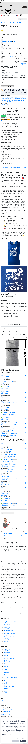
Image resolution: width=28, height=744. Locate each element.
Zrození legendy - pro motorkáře (9, 435)
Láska (5, 671)
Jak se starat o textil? (9, 630)
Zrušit (25, 19)
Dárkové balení (7, 627)
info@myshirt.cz (7, 711)
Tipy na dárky (7, 649)
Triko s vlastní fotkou (6, 451)
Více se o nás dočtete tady (14, 554)
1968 (2, 24)
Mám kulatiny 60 (5, 398)
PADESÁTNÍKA (6, 6)
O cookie (6, 638)
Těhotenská (6, 685)
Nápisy (5, 674)
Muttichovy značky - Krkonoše (8, 466)
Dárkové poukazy (8, 650)
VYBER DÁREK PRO (5, 4)
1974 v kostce (4, 378)
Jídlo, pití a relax (8, 668)
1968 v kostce (7, 104)
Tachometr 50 (4, 383)
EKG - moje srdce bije (9, 658)
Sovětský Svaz (20, 100)
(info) (4, 94)
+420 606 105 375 (7, 709)
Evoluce (5, 660)
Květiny (5, 669)
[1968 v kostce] (14, 253)
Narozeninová (7, 22)
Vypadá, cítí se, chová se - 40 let (9, 404)
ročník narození (7, 100)
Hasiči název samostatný (7, 490)
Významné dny (7, 689)
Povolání (6, 675)
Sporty (5, 682)
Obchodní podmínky (9, 635)
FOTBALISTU (14, 10)
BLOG (5, 622)
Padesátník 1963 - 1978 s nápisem (9, 472)
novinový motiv (5, 101)
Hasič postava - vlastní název (8, 505)
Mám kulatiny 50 (5, 500)
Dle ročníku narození (18, 22)
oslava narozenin (19, 98)
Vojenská (6, 688)
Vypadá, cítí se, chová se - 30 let (9, 424)
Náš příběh (6, 639)
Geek (5, 663)
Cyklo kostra (4, 495)
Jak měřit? (6, 628)
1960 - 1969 (4, 97)
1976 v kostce (4, 409)
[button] (17, 15)
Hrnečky (6, 655)
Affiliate (5, 632)
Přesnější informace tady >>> (8, 120)
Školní (5, 683)
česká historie (10, 97)
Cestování (6, 657)
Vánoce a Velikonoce (9, 686)
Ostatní (15, 41)
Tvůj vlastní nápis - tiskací (7, 461)
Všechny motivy (7, 652)
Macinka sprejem (5, 446)
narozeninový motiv (9, 98)
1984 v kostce (4, 419)
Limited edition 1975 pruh (7, 414)
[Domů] (1, 22)
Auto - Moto (7, 654)
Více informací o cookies (7, 734)
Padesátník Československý (8, 456)
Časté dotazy (7, 624)
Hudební (6, 666)
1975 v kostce (4, 393)
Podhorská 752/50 (5, 714)
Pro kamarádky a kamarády (10, 677)
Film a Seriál (7, 661)
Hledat (20, 19)
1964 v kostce (4, 388)
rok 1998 (14, 100)
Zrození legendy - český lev (8, 430)
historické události (18, 97)
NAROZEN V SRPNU (17, 6)
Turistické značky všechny (7, 484)
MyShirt (5, 692)
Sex (4, 680)
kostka (2, 98)
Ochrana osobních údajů (9, 633)
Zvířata (5, 691)
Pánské (4, 41)
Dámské (10, 41)
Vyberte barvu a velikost (7, 86)
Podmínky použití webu (9, 636)
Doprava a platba (8, 625)
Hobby (5, 664)
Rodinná (6, 678)
